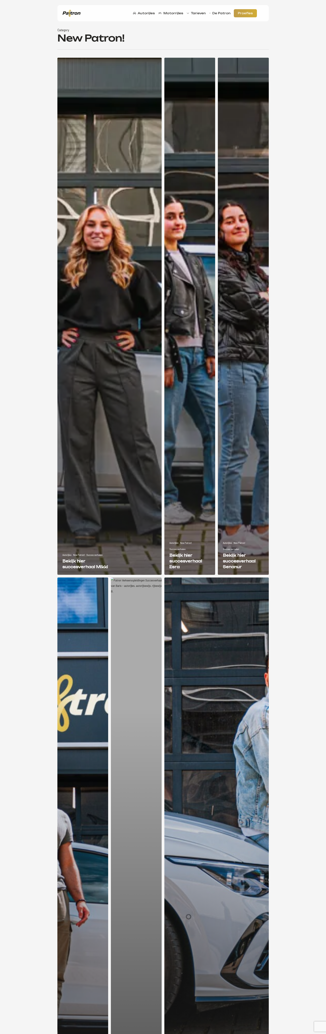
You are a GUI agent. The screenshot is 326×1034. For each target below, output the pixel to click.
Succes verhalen (94, 554)
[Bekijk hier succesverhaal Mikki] (109, 316)
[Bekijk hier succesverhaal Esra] (189, 316)
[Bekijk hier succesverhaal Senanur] (243, 316)
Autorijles (66, 554)
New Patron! (79, 554)
